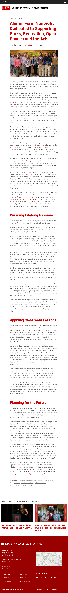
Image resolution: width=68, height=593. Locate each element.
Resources (54, 589)
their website (48, 474)
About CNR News (9, 574)
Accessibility (40, 589)
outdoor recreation (40, 483)
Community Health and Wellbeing (24, 483)
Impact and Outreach (36, 480)
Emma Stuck (28, 45)
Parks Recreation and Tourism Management (23, 485)
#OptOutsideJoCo (29, 174)
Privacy (47, 589)
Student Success (49, 480)
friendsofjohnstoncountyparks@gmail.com (23, 474)
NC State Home (8, 2)
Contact (6, 578)
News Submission (25, 581)
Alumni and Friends (24, 480)
